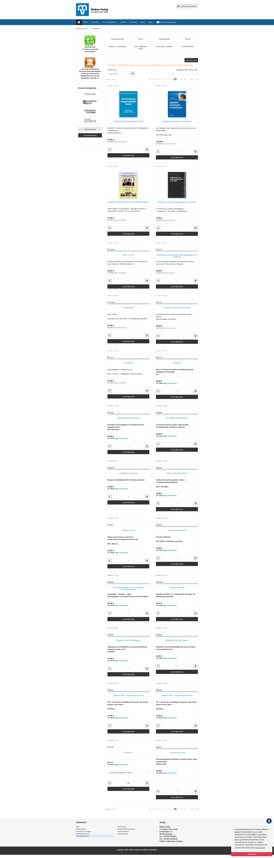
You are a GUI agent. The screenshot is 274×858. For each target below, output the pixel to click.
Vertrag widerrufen (82, 836)
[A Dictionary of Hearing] (128, 468)
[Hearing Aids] (128, 302)
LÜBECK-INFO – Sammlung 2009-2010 (177, 695)
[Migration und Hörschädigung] (128, 635)
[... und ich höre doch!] (177, 747)
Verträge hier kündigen (83, 831)
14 (165, 79)
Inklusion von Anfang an (177, 530)
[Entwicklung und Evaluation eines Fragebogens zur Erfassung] (177, 249)
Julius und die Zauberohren (177, 473)
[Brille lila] (128, 747)
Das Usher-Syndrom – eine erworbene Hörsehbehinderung (128, 588)
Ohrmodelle (133, 22)
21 (188, 79)
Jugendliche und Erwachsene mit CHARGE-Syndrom (128, 202)
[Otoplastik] (177, 357)
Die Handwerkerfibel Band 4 (177, 418)
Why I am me (128, 255)
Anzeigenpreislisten (90, 135)
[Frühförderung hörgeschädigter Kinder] (128, 104)
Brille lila (128, 752)
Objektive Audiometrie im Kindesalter (177, 121)
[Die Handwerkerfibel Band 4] (177, 412)
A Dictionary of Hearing (128, 473)
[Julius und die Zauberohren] (177, 468)
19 (181, 79)
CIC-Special (128, 362)
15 (168, 79)
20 (184, 79)
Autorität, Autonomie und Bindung (177, 307)
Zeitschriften (95, 22)
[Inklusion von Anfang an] (177, 525)
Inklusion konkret (128, 530)
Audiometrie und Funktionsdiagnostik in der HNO (177, 202)
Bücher (86, 22)
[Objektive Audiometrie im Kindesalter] (177, 104)
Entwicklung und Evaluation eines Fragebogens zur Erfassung (177, 256)
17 (175, 79)
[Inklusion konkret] (128, 525)
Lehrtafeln (124, 22)
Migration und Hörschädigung (128, 640)
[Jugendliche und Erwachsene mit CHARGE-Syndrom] (128, 185)
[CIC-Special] (128, 357)
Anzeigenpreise (123, 834)
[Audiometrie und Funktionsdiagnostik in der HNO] (177, 185)
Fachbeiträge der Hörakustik (128, 418)
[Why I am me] (128, 249)
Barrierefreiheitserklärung (126, 829)
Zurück (155, 79)
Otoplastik (177, 362)
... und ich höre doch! (177, 752)
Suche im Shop (191, 60)
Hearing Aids (128, 307)
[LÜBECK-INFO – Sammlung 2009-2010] (177, 690)
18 (178, 79)
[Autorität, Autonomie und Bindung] (177, 302)
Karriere (142, 22)
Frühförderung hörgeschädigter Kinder (128, 121)
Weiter (192, 79)
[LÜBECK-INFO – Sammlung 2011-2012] (128, 690)
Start (149, 79)
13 (162, 79)
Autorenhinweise (90, 129)
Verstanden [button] (252, 854)
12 (159, 79)
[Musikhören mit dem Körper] (177, 635)
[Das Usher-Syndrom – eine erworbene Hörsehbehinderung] (128, 582)
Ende (197, 79)
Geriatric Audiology (177, 587)
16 (172, 79)
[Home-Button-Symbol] (79, 22)
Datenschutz (122, 827)
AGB (77, 827)
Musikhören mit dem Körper (177, 640)
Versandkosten (122, 142)
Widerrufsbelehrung (82, 834)
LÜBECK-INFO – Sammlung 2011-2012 (128, 695)
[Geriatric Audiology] (177, 582)
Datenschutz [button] (260, 848)
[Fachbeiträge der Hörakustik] (128, 412)
